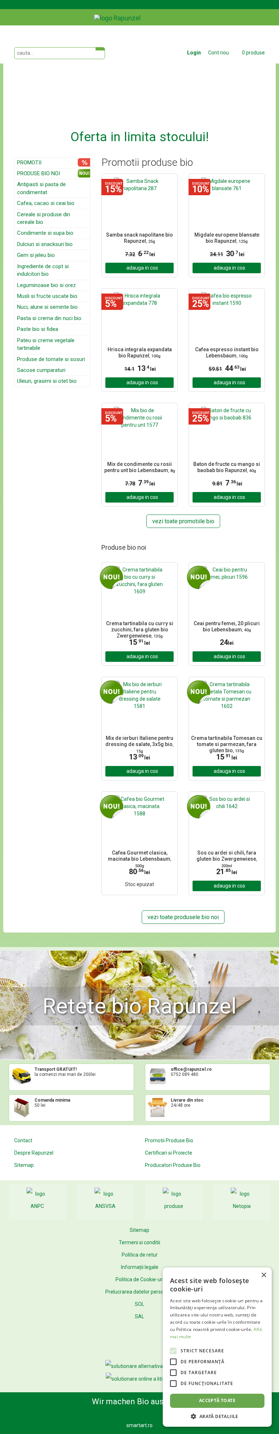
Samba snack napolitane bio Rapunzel (139, 238)
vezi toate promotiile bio (183, 521)
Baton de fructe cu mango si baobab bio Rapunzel (226, 467)
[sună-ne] (270, 12)
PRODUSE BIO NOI (38, 173)
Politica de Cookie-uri (139, 1279)
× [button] (263, 1275)
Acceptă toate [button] (217, 1400)
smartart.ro (139, 1425)
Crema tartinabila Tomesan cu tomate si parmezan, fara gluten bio (226, 743)
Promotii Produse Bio (169, 1140)
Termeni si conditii (139, 1242)
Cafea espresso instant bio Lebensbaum (227, 352)
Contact (23, 1140)
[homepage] (134, 12)
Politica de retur (140, 1255)
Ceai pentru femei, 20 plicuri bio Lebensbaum (227, 626)
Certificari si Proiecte (168, 1153)
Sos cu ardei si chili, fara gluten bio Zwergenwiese (227, 858)
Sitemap (24, 1165)
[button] (23, 89)
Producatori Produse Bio (173, 1165)
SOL (139, 1304)
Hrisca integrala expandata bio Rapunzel (140, 352)
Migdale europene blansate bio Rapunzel (226, 238)
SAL (139, 1316)
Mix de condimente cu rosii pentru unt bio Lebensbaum (139, 467)
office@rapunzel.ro (191, 1069)
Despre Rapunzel (33, 1153)
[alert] (217, 1347)
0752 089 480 (184, 1074)
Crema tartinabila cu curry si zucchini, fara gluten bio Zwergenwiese (139, 628)
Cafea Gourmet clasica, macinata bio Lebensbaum (139, 858)
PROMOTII (29, 162)
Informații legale (139, 1267)
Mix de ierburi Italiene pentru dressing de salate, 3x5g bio (139, 743)
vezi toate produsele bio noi (183, 917)
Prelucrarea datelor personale (139, 1292)
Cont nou (218, 53)
